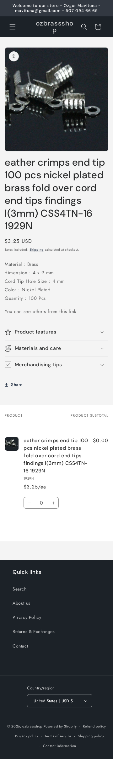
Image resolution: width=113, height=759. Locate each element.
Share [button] (17, 384)
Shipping (37, 249)
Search (20, 589)
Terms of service (58, 736)
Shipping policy (91, 736)
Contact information (59, 745)
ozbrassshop (32, 726)
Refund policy (94, 726)
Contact (20, 646)
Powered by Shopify (60, 726)
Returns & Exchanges (34, 631)
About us (21, 603)
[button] (12, 27)
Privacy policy (26, 736)
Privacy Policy (27, 617)
